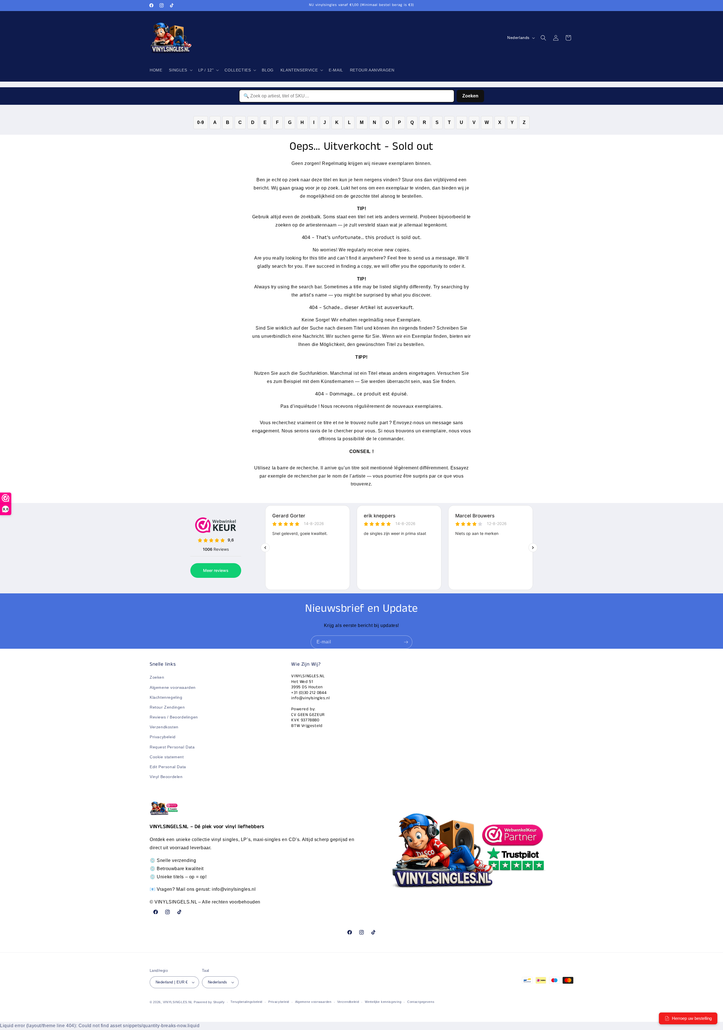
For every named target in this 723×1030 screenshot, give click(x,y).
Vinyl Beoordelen (166, 777)
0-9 (200, 122)
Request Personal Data (172, 747)
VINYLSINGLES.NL (178, 1002)
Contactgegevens (421, 1002)
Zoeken (470, 95)
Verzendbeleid (348, 1002)
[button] (180, 70)
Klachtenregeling (166, 697)
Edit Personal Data (168, 767)
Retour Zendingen (167, 707)
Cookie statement (167, 757)
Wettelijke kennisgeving (383, 1002)
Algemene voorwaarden (173, 687)
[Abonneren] (406, 642)
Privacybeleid (163, 737)
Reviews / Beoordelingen (174, 717)
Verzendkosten (164, 727)
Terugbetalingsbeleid (246, 1002)
